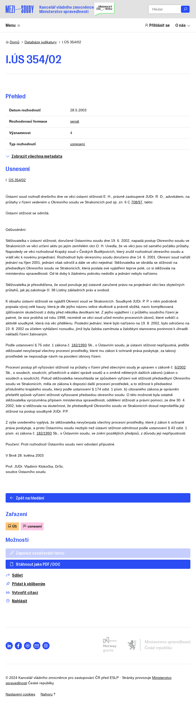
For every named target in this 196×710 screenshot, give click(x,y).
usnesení (77, 144)
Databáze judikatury (40, 42)
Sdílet (17, 575)
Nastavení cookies (20, 694)
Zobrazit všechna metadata (36, 156)
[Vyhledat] (185, 9)
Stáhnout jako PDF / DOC (38, 564)
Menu (11, 25)
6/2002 (180, 367)
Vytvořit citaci (25, 592)
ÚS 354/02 (17, 180)
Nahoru (47, 694)
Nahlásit (19, 600)
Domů (14, 42)
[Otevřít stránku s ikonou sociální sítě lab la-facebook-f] (18, 645)
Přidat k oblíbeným (28, 583)
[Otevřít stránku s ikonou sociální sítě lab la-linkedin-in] (9, 645)
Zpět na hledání (30, 497)
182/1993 (79, 345)
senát (74, 121)
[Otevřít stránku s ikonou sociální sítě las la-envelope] (37, 645)
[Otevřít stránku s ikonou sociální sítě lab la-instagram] (46, 645)
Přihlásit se (159, 25)
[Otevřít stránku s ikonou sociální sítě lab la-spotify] (27, 645)
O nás (180, 25)
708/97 (136, 202)
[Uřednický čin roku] (104, 9)
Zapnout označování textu (40, 552)
